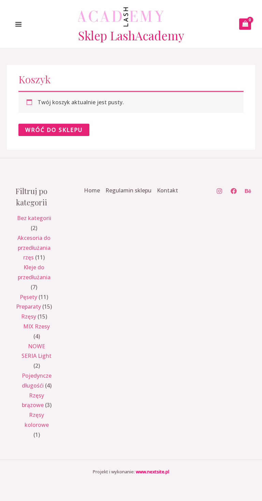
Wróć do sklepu (54, 130)
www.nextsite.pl (152, 472)
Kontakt (167, 190)
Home (92, 190)
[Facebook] (234, 191)
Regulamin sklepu (128, 190)
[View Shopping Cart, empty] (245, 24)
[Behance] (248, 191)
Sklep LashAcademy (131, 35)
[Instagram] (219, 191)
